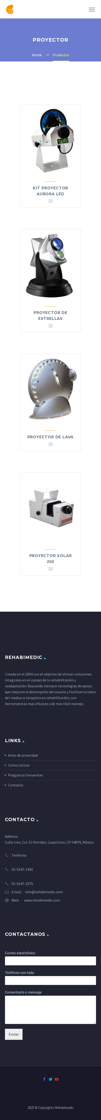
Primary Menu (92, 9)
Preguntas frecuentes (25, 775)
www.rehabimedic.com (42, 900)
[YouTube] (56, 1079)
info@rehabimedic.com (44, 891)
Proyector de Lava (50, 437)
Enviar (14, 1034)
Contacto (15, 785)
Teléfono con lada (20, 972)
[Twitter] (50, 1079)
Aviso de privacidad (23, 755)
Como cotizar (19, 765)
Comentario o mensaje (24, 992)
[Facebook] (44, 1079)
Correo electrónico (21, 952)
